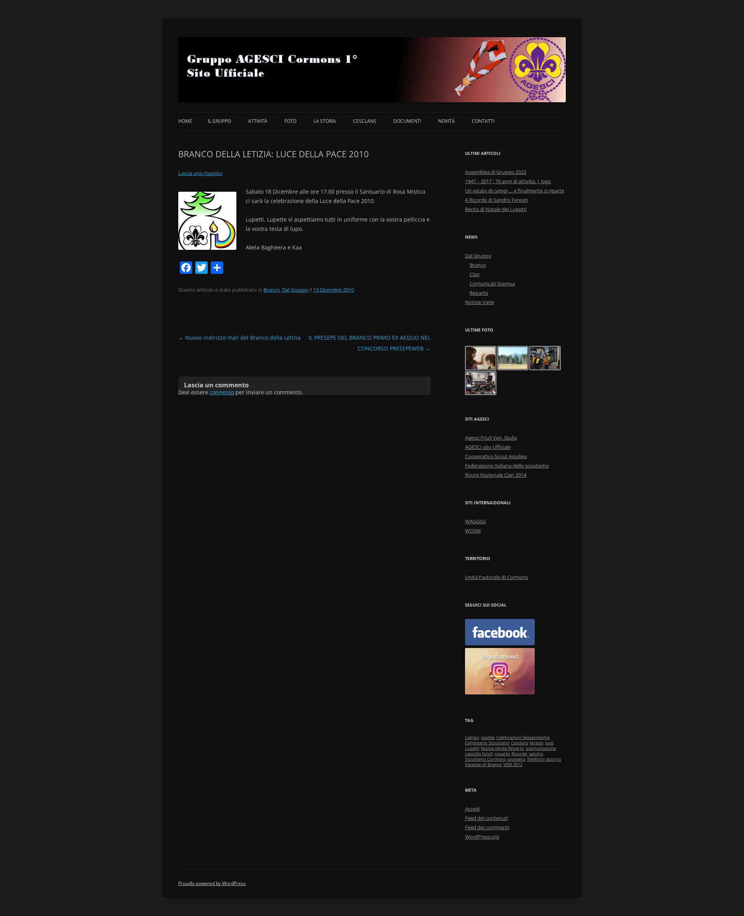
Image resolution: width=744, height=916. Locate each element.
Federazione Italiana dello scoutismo (507, 465)
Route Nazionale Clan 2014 (495, 474)
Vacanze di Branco (483, 764)
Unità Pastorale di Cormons (496, 577)
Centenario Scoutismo (487, 743)
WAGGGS (475, 521)
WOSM (473, 530)
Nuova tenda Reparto (502, 748)
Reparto (479, 292)
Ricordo (519, 753)
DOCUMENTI (407, 121)
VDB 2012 (512, 764)
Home (185, 121)
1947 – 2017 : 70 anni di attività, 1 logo (508, 181)
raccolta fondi (479, 753)
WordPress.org (482, 836)
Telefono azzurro (544, 759)
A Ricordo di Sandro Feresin (496, 199)
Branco (272, 289)
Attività (257, 121)
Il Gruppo (219, 121)
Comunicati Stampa (492, 283)
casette (488, 737)
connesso (222, 392)
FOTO (290, 121)
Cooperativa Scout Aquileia (496, 456)
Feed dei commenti (487, 827)
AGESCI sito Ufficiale (488, 446)
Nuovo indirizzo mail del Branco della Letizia (239, 337)
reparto (502, 753)
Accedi (472, 808)
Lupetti (472, 748)
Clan (475, 274)
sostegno (516, 759)
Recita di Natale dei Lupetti (496, 209)
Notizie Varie (479, 302)
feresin (537, 743)
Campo (472, 737)
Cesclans (364, 121)
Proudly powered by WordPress (212, 883)
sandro (536, 753)
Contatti (483, 121)
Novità (446, 121)
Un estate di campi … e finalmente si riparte (514, 190)
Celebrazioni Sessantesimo (523, 737)
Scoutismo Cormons (485, 759)
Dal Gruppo (295, 289)
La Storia (324, 121)
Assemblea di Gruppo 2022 (495, 171)
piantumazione (541, 748)
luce (549, 743)
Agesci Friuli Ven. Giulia (491, 437)
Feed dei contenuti (486, 818)
